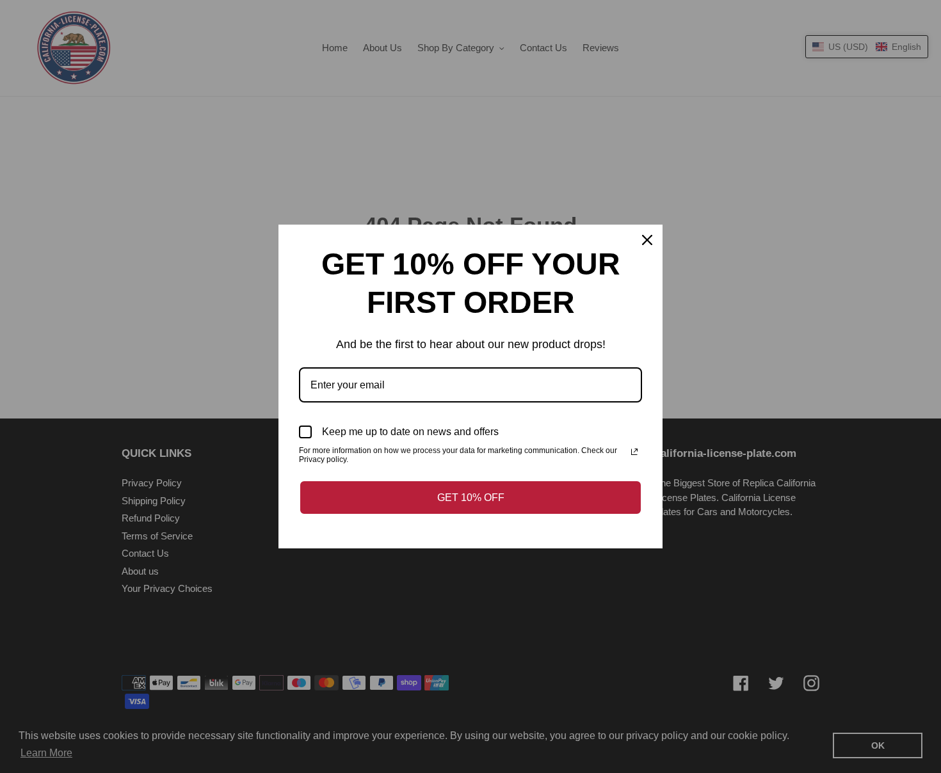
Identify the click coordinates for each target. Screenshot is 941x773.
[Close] (647, 240)
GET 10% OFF (470, 497)
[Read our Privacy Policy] (634, 451)
